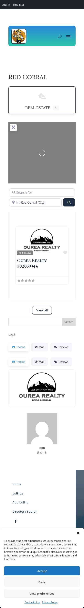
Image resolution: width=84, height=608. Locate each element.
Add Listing (20, 502)
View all (42, 310)
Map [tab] (41, 347)
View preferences (42, 593)
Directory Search (24, 512)
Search (68, 322)
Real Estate (25, 252)
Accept (42, 571)
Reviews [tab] (63, 347)
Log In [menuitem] (6, 4)
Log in (12, 334)
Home (16, 484)
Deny (42, 582)
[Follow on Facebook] (15, 521)
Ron (42, 448)
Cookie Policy (32, 602)
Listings (17, 493)
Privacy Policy (49, 602)
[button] (78, 533)
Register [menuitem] (18, 4)
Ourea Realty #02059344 (32, 263)
